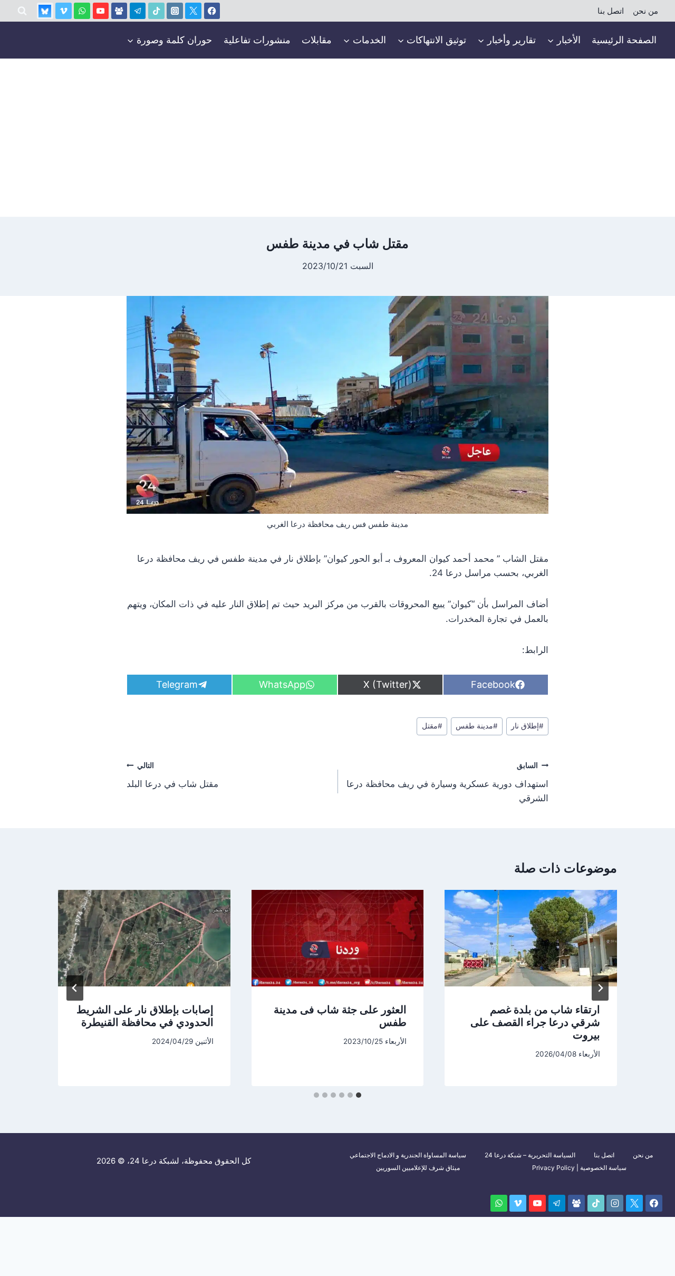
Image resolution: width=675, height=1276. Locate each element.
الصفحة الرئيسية (624, 39)
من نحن (645, 11)
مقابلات (317, 39)
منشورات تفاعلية (257, 39)
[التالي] (74, 988)
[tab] (358, 1095)
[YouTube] (101, 11)
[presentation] (531, 938)
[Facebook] (212, 11)
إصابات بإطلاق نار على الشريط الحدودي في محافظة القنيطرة (145, 1016)
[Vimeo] (63, 11)
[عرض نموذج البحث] (22, 11)
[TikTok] (156, 11)
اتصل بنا (610, 11)
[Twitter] (193, 11)
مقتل (432, 726)
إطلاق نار (527, 726)
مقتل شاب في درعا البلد (172, 775)
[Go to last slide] (600, 988)
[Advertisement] (337, 138)
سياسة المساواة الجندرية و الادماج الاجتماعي (408, 1155)
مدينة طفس (477, 726)
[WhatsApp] (82, 11)
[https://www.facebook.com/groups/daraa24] (119, 11)
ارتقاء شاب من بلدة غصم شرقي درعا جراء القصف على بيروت (535, 1022)
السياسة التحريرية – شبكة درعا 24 (530, 1155)
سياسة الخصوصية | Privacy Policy (579, 1168)
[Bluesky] (45, 11)
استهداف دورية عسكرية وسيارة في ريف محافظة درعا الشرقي (447, 782)
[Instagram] (175, 11)
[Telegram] (138, 11)
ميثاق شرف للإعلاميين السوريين (418, 1168)
